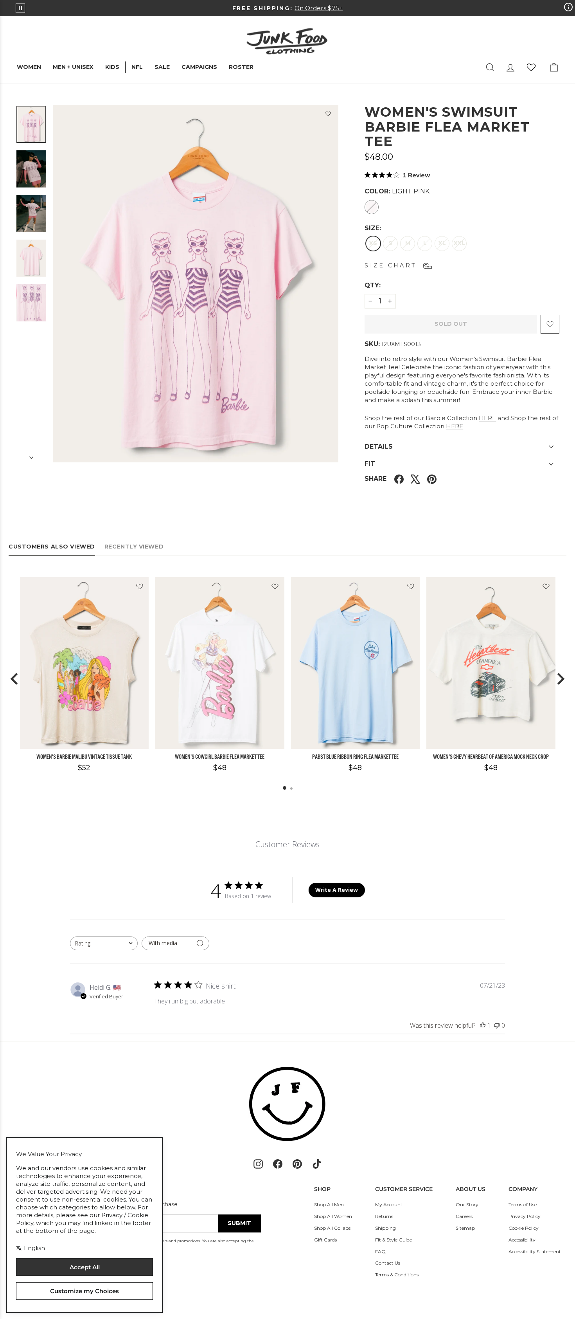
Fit (370, 463)
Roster (241, 66)
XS (373, 243)
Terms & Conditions (397, 1274)
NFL (137, 66)
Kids (112, 66)
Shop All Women (333, 1216)
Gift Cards (325, 1240)
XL (442, 243)
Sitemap (465, 1228)
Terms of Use (523, 1204)
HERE (487, 418)
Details (379, 446)
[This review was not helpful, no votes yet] (497, 1025)
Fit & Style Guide (393, 1240)
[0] (531, 67)
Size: (373, 228)
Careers (464, 1216)
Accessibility (522, 1240)
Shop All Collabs (332, 1228)
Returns (384, 1216)
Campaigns (199, 66)
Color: (397, 191)
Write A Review (336, 889)
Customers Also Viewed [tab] (52, 546)
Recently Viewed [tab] (134, 546)
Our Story (467, 1204)
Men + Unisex (73, 66)
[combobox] (104, 943)
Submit (239, 1223)
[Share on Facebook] (399, 479)
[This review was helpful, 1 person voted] (482, 1025)
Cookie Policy (524, 1228)
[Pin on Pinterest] (432, 479)
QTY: (392, 285)
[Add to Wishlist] (328, 115)
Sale (162, 66)
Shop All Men (329, 1204)
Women (29, 66)
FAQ (380, 1251)
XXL (459, 243)
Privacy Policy (525, 1216)
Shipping (385, 1228)
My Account (388, 1204)
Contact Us (387, 1263)
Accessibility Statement (535, 1251)
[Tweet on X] (415, 479)
